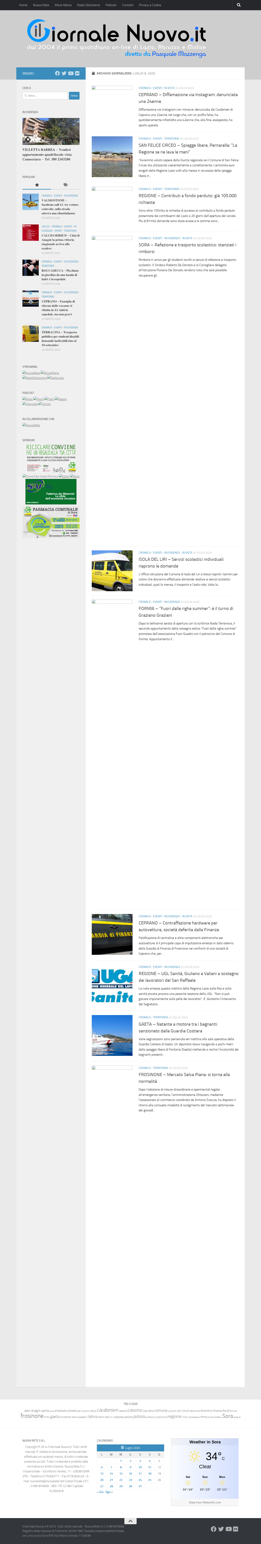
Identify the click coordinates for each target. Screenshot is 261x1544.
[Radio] (27, 399)
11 (149, 1467)
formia (233, 1411)
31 (140, 1486)
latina (93, 1416)
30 (130, 1486)
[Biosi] (75, 476)
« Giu (100, 1492)
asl (79, 1410)
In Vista (169, 88)
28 (111, 1486)
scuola (210, 1417)
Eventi (157, 88)
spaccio (237, 1417)
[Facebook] (57, 73)
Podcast (111, 5)
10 (140, 1467)
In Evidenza (172, 238)
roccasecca (193, 1417)
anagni (36, 1410)
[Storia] (30, 404)
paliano (129, 1417)
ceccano (148, 1411)
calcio (93, 1411)
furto (47, 1416)
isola (73, 1416)
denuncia (195, 1410)
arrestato (60, 1411)
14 (111, 1473)
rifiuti (185, 1417)
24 (140, 1480)
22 (121, 1480)
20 (101, 1480)
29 (121, 1486)
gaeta (55, 1416)
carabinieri (107, 1410)
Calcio (45, 226)
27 (101, 1486)
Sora (227, 1416)
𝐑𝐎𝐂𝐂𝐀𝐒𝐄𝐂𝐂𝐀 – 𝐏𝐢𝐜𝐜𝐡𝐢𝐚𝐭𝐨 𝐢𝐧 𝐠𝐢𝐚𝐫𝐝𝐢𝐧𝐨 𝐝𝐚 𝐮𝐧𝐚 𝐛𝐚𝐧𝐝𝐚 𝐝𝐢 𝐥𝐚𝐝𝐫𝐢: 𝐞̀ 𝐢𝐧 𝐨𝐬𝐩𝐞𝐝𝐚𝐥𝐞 (60, 275)
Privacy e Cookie (150, 5)
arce (52, 1411)
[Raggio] (61, 399)
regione (175, 1416)
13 (101, 1473)
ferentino (206, 1411)
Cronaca (145, 88)
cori (179, 1411)
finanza (217, 1411)
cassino (135, 1410)
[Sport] (38, 399)
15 (121, 1473)
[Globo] (64, 476)
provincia (162, 1416)
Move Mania (63, 5)
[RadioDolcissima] (34, 378)
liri (112, 1416)
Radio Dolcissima (88, 5)
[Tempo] (44, 404)
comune (161, 1410)
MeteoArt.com (212, 1502)
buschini (85, 1411)
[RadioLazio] (55, 378)
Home (23, 5)
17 (140, 1473)
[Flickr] (77, 73)
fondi (226, 1411)
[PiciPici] (50, 471)
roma (203, 1417)
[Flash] (49, 399)
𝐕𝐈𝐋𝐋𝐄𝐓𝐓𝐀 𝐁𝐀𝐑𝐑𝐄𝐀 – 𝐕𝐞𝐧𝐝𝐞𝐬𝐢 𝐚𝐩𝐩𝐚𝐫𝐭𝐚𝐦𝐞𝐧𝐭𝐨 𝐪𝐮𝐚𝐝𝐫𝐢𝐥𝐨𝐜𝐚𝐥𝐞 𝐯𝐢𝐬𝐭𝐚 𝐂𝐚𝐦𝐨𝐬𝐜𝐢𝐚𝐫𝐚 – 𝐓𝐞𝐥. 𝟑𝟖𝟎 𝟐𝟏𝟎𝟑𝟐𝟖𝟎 (47, 154)
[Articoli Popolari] (36, 185)
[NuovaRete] (31, 373)
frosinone (32, 1416)
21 (111, 1480)
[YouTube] (70, 73)
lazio (107, 1416)
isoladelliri (82, 1417)
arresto (72, 1411)
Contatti (127, 5)
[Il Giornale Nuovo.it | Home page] (117, 38)
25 (149, 1480)
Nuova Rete (41, 5)
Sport (58, 230)
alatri (27, 1411)
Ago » (109, 1492)
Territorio (171, 138)
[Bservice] (51, 537)
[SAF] (50, 503)
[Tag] (65, 185)
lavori (101, 1416)
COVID (185, 1410)
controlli (172, 1411)
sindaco (218, 1417)
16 (130, 1473)
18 (149, 1473)
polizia (139, 1416)
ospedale (119, 1416)
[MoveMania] (50, 373)
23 (130, 1480)
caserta (123, 1410)
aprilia (45, 1411)
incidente (65, 1416)
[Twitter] (64, 73)
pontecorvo (150, 1417)
